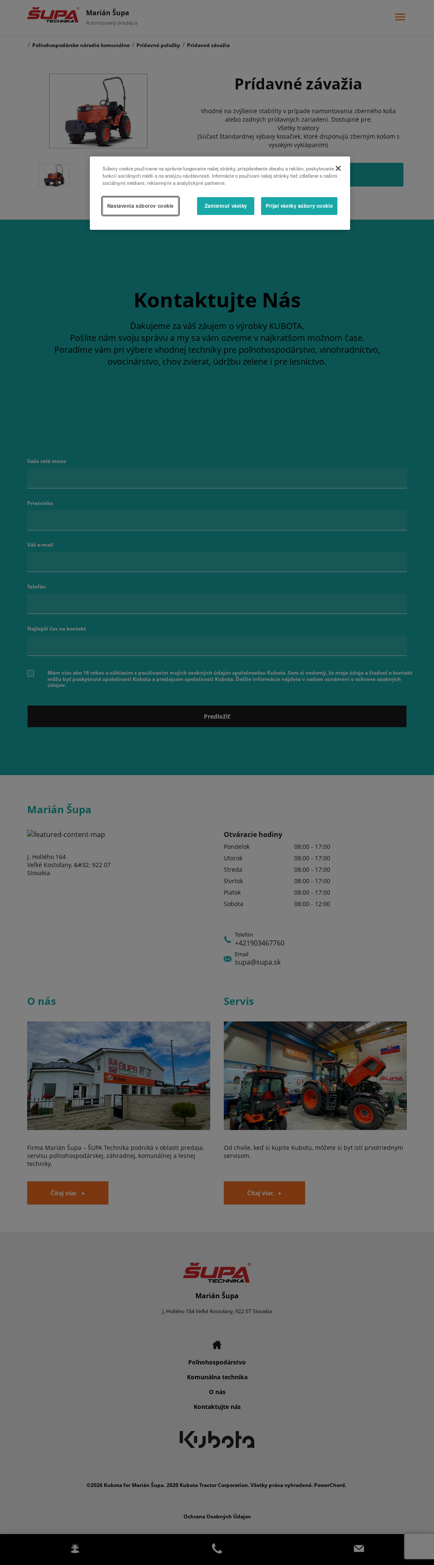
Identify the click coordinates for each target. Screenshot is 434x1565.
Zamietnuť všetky (226, 205)
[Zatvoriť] (338, 168)
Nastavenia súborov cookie (140, 205)
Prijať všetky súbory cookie (299, 205)
